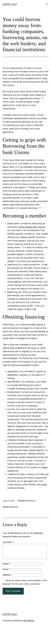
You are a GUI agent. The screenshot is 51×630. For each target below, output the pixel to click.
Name (6, 563)
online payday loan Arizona (31, 227)
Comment (8, 542)
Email (6, 569)
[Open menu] (47, 4)
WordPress (28, 620)
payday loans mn (10, 506)
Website (7, 575)
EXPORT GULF (10, 4)
